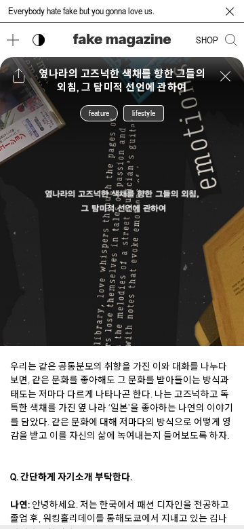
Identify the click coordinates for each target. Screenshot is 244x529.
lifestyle (143, 113)
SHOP (207, 40)
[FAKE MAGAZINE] (122, 40)
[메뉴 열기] (13, 40)
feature (99, 113)
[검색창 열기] (231, 40)
